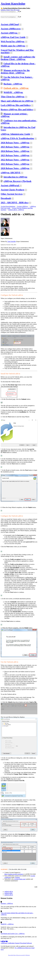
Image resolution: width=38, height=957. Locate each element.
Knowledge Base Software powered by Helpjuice (19, 955)
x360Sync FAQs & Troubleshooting (17, 138)
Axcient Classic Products (12, 189)
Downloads (6, 198)
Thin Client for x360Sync (13, 96)
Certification (11, 943)
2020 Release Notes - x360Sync (15, 168)
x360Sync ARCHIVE (10, 172)
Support (17, 943)
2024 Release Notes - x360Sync (15, 151)
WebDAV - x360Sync (13, 92)
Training (17, 877)
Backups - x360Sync (13, 84)
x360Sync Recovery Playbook (17, 181)
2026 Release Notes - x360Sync (15, 142)
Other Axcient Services (12, 194)
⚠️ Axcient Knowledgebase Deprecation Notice (15, 8)
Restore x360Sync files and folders (17, 109)
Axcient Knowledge (13, 3)
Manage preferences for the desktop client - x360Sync (15, 71)
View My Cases (15, 10)
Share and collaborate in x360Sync (17, 101)
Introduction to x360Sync (15, 177)
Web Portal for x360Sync (13, 41)
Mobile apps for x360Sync (13, 46)
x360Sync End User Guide (13, 37)
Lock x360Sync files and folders (16, 105)
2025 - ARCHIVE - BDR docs (14, 202)
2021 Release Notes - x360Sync (15, 164)
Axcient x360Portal (10, 185)
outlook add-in (8, 895)
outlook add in (8, 891)
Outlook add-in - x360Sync (16, 88)
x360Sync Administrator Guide (15, 134)
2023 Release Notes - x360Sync (15, 155)
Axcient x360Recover (11, 28)
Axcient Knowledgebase (8, 206)
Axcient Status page (20, 879)
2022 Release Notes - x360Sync (15, 160)
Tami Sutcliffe (11, 241)
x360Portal (4, 943)
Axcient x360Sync (9, 33)
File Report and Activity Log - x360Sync (13, 933)
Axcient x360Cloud (10, 24)
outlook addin (8, 893)
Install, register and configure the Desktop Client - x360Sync (18, 58)
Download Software (26, 943)
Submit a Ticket (5, 10)
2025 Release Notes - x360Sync (15, 147)
